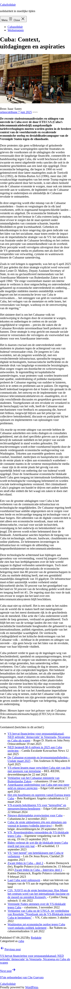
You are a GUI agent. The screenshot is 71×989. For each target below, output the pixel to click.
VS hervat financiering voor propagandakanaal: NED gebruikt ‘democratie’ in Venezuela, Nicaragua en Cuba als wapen (39, 737)
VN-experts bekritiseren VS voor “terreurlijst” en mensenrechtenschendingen (37, 807)
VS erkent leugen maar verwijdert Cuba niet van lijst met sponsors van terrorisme (39, 769)
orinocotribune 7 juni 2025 (16, 112)
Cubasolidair (15, 26)
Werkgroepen (16, 30)
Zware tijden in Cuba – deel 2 (25, 863)
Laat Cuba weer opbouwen (24, 880)
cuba (21, 941)
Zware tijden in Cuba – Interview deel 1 (38, 869)
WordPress (31, 987)
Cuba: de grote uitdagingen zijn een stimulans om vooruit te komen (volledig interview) (37, 824)
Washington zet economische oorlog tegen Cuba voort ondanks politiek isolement (36, 926)
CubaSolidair (8, 4)
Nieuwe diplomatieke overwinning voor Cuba (35, 815)
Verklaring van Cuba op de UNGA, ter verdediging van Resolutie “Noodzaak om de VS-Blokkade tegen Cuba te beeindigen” (39, 914)
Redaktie (36, 937)
